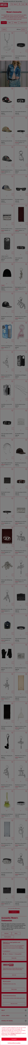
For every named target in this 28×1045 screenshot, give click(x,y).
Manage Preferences (16, 1033)
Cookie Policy (13, 1034)
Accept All (14, 1039)
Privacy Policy (5, 1034)
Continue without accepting (14, 1043)
